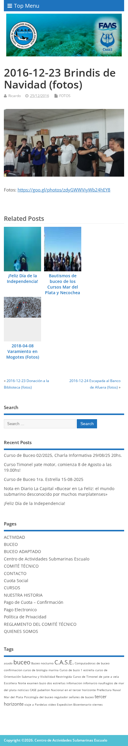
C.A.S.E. (64, 662)
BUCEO (11, 544)
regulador (61, 697)
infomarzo (90, 683)
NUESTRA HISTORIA (23, 595)
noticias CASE (27, 690)
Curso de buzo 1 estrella (77, 670)
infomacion (74, 683)
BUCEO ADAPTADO (22, 551)
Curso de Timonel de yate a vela (96, 676)
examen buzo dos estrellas (46, 683)
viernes (97, 704)
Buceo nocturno (42, 663)
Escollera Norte (15, 683)
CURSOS (12, 587)
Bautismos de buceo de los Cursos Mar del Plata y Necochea (62, 284)
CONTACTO (15, 573)
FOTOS (65, 95)
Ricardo (14, 95)
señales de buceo (81, 697)
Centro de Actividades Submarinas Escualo (46, 559)
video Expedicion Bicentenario (69, 704)
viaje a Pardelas (35, 704)
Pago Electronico (20, 609)
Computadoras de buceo (92, 663)
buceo (21, 662)
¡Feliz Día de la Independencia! (22, 278)
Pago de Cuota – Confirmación (33, 602)
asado (8, 663)
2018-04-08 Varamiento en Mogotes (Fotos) (22, 351)
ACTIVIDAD (14, 537)
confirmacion (13, 670)
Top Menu (26, 5)
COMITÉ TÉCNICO (21, 566)
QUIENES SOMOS (21, 631)
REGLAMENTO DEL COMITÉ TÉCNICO (40, 624)
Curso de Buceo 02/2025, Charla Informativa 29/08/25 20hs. (63, 455)
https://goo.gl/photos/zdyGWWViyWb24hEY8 (64, 190)
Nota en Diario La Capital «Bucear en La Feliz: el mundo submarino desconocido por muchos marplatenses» (59, 491)
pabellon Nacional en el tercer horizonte (67, 690)
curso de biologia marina (41, 670)
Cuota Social (16, 580)
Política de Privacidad (25, 617)
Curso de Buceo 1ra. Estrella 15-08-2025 (43, 479)
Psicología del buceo (38, 697)
